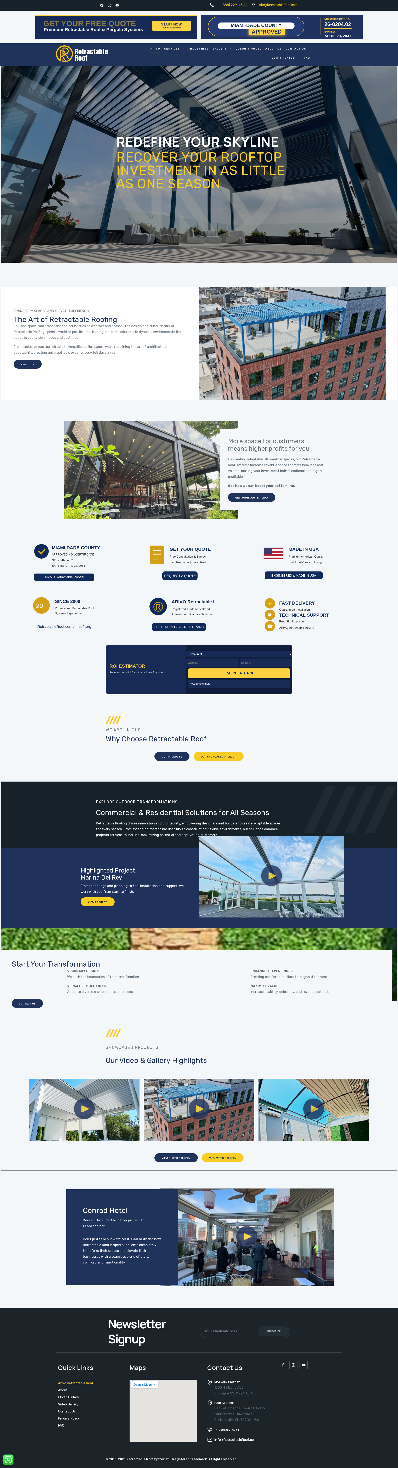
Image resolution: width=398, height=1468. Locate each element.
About (63, 1390)
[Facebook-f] (283, 1365)
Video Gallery (68, 1404)
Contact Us (296, 48)
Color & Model (248, 48)
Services (172, 48)
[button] (271, 876)
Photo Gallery (68, 1397)
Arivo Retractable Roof (75, 1383)
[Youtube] (117, 5)
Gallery (219, 48)
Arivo (155, 48)
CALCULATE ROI (239, 673)
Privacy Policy (69, 1418)
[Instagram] (109, 5)
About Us (273, 48)
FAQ (307, 57)
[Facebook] (101, 5)
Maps (138, 1367)
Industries (199, 48)
